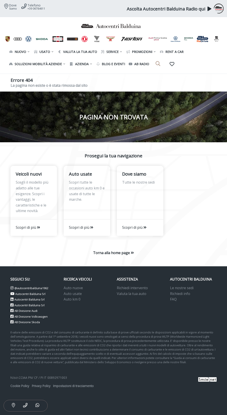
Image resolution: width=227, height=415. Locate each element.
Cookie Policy (19, 386)
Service (112, 52)
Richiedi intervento (132, 287)
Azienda (81, 64)
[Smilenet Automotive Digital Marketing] (207, 379)
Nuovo (20, 52)
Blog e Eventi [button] (113, 64)
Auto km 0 (72, 299)
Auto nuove (73, 287)
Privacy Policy (41, 386)
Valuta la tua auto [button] (79, 52)
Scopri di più (26, 227)
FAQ (173, 299)
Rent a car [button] (174, 52)
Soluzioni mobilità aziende (38, 64)
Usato (44, 52)
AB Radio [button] (141, 64)
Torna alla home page (112, 252)
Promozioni (141, 52)
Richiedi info (180, 293)
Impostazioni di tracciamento (73, 386)
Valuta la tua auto (131, 293)
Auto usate (73, 293)
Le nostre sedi (182, 287)
